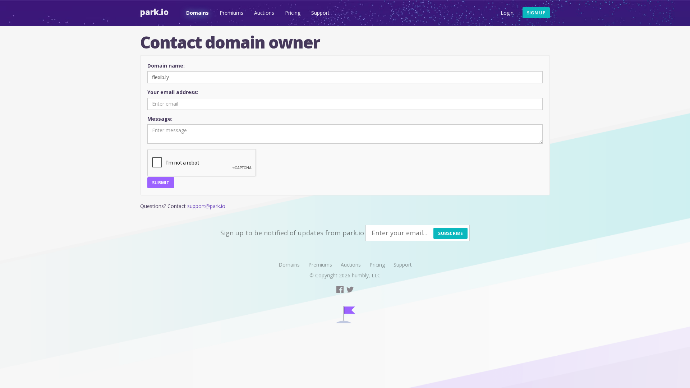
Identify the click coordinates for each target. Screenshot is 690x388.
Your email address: (172, 92)
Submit (161, 183)
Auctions (264, 12)
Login (507, 12)
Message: (159, 118)
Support (320, 12)
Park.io (154, 11)
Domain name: (166, 65)
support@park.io (206, 206)
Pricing (292, 12)
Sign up (536, 13)
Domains (197, 12)
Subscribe (450, 233)
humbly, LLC (366, 275)
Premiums (231, 12)
